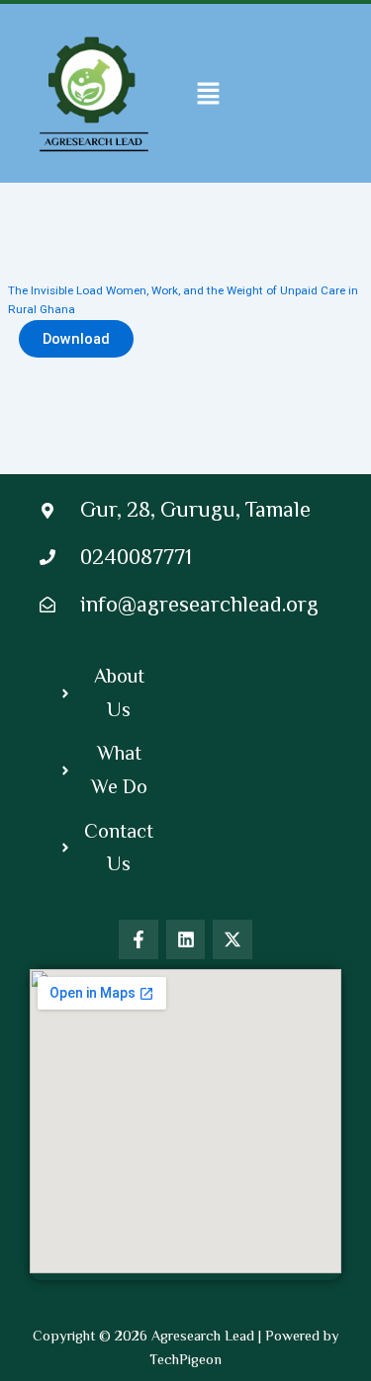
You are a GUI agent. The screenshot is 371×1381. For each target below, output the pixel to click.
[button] (209, 93)
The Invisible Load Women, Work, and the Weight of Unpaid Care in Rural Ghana (183, 300)
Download (76, 339)
